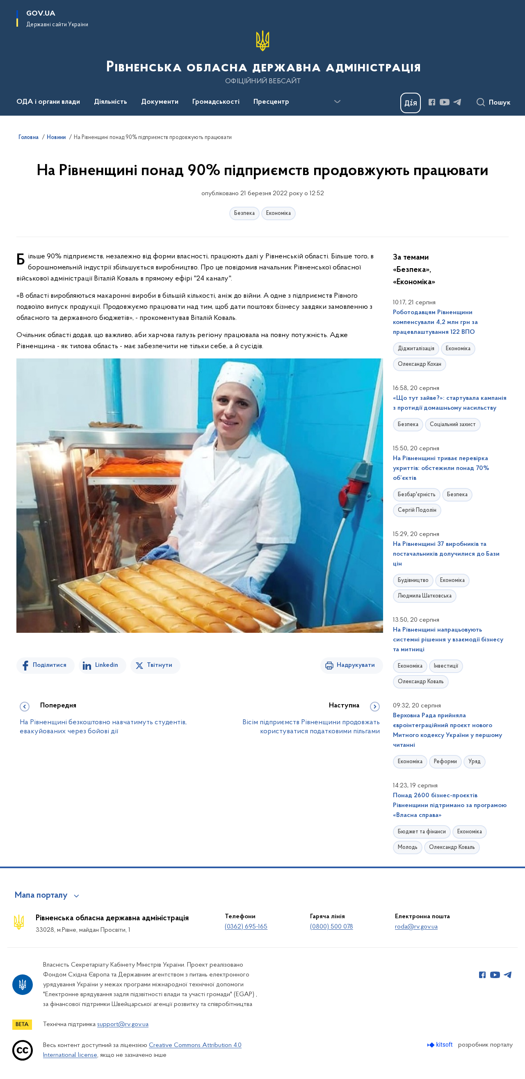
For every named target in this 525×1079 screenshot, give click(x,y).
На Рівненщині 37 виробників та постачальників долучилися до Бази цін (446, 554)
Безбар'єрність (417, 495)
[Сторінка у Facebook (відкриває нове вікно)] (432, 102)
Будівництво (413, 580)
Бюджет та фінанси (422, 832)
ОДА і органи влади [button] (48, 102)
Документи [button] (159, 102)
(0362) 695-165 (246, 927)
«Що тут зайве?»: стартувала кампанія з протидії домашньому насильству (450, 403)
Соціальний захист (453, 425)
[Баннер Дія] (410, 103)
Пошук (500, 103)
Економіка (278, 213)
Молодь (408, 847)
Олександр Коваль (421, 682)
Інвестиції (446, 666)
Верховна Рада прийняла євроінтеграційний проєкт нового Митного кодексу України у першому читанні (447, 730)
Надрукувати (356, 665)
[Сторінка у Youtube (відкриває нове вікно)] (445, 102)
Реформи (445, 762)
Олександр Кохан (419, 364)
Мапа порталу (41, 895)
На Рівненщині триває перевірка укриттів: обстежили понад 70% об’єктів (441, 468)
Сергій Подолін (417, 510)
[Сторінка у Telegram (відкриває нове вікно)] (457, 102)
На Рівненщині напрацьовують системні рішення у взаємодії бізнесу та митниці (448, 640)
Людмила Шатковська (425, 596)
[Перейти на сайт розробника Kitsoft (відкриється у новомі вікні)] (440, 1045)
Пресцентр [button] (271, 102)
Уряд (474, 762)
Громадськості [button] (216, 102)
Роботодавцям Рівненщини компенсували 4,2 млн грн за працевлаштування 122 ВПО (435, 322)
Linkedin (106, 665)
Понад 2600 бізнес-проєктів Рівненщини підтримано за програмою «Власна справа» (450, 805)
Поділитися (49, 665)
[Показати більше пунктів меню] (337, 102)
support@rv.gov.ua (122, 1024)
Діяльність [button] (110, 102)
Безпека (244, 213)
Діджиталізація (416, 349)
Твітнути (159, 665)
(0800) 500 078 (331, 927)
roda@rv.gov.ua (416, 927)
